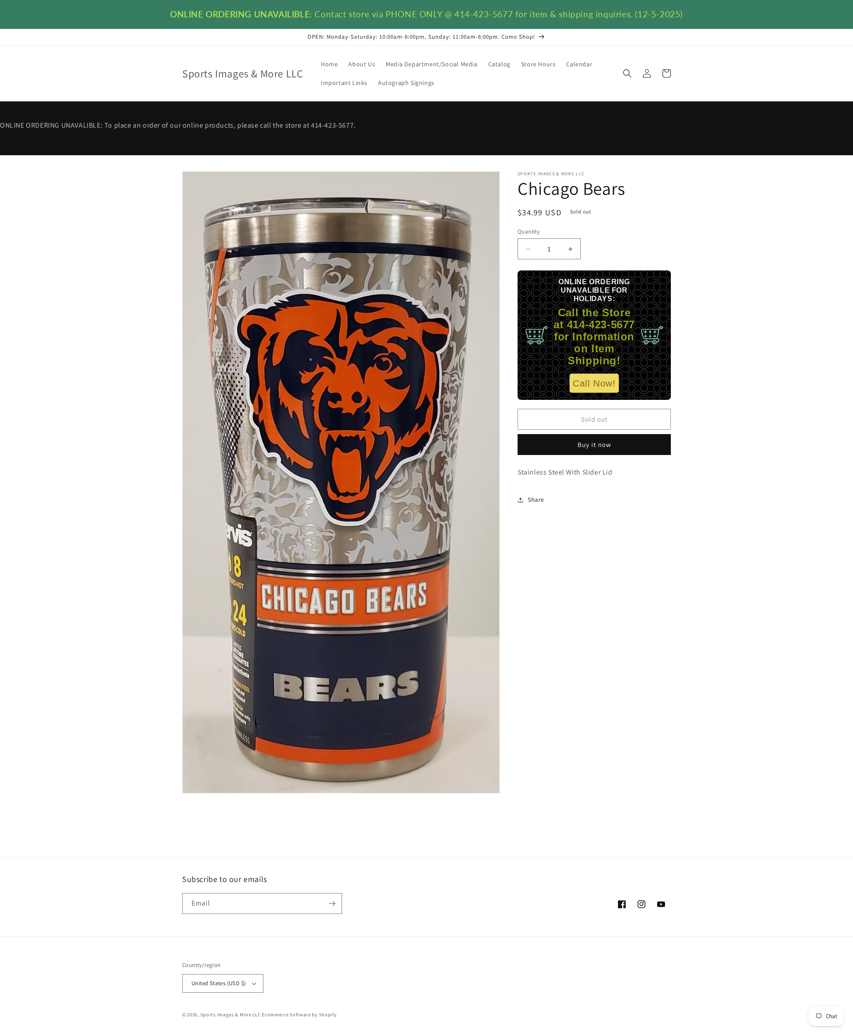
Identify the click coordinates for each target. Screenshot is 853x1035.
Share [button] (536, 499)
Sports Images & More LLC (230, 1014)
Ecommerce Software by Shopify (299, 1014)
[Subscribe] (332, 903)
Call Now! (594, 383)
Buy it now (594, 444)
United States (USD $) (218, 983)
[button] (627, 73)
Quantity (529, 231)
